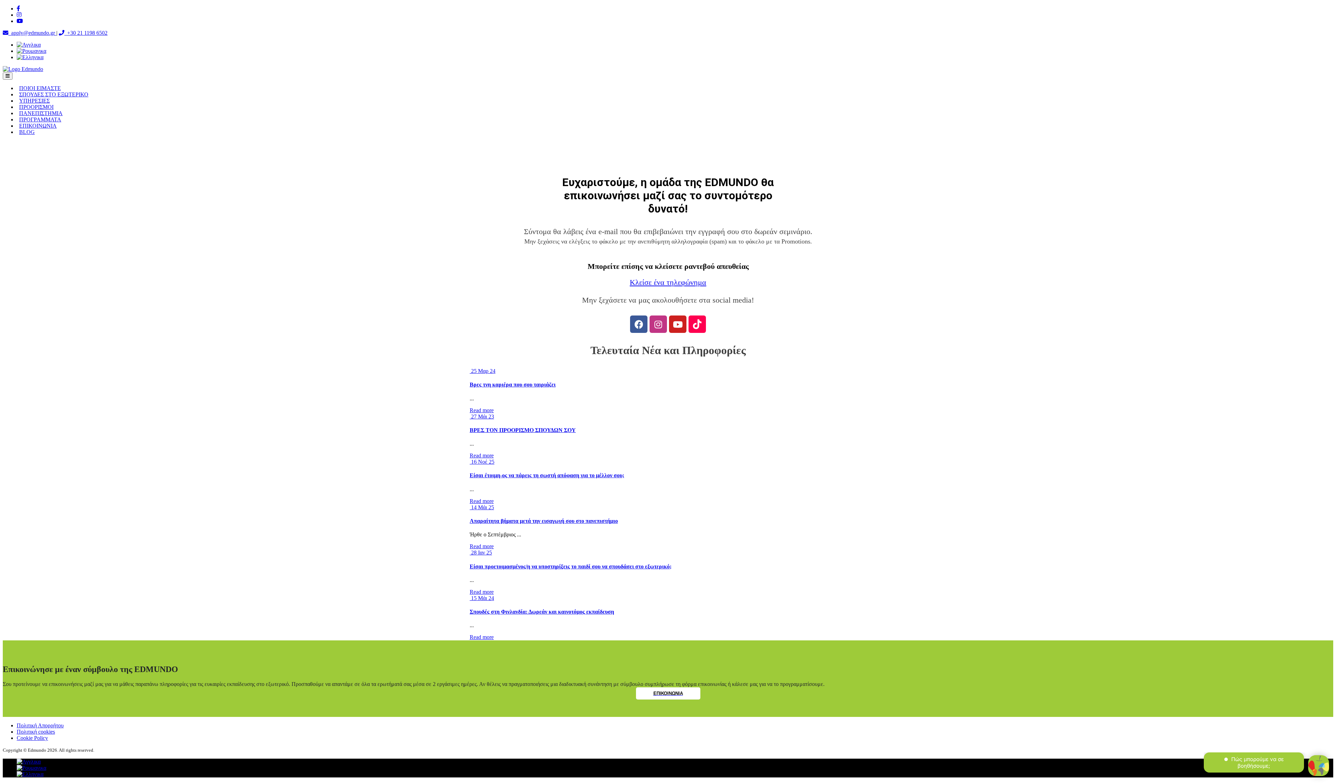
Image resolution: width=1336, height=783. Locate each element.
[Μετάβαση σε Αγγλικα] (29, 45)
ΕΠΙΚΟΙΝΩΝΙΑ (38, 126)
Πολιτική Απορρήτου (40, 725)
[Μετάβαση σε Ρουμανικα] (31, 51)
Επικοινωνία (668, 693)
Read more (482, 410)
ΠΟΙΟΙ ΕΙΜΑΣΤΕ (40, 88)
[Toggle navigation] (8, 76)
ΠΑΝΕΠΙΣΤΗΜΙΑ (41, 113)
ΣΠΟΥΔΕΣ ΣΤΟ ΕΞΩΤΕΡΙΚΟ (53, 94)
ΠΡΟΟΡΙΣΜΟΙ (36, 107)
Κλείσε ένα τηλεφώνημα (668, 282)
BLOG (27, 132)
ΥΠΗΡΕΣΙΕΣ (34, 101)
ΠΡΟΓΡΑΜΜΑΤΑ (40, 119)
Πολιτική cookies (36, 732)
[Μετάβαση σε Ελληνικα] (30, 57)
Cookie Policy (32, 738)
